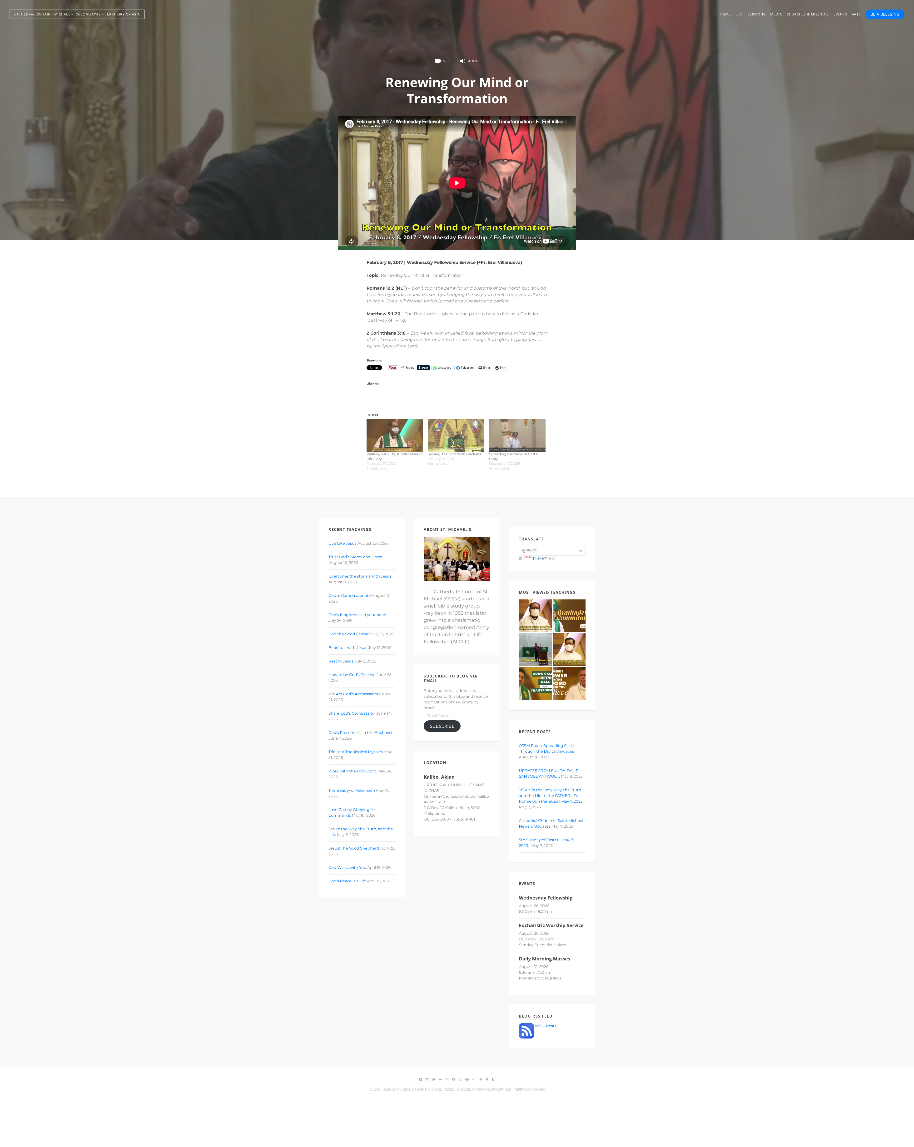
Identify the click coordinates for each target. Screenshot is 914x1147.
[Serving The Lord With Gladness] (456, 435)
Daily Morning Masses (544, 958)
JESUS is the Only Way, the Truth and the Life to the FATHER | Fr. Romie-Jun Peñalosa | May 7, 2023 (551, 796)
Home (725, 14)
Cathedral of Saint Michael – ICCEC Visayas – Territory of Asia (77, 14)
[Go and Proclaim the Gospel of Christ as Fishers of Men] (535, 683)
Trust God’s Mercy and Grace (355, 557)
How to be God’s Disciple (352, 674)
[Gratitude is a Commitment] (569, 615)
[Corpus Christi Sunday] (569, 683)
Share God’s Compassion (351, 713)
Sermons (756, 14)
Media (776, 14)
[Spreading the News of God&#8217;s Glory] (517, 435)
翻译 (536, 558)
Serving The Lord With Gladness (454, 454)
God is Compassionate (349, 595)
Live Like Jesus (342, 543)
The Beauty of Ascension (351, 790)
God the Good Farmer (349, 634)
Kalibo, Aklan (439, 777)
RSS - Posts (545, 1026)
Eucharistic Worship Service (551, 925)
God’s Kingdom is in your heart (357, 615)
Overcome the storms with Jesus (360, 576)
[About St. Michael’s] (457, 559)
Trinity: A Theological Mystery (355, 752)
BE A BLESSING (885, 14)
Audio (474, 61)
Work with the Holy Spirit (352, 771)
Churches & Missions (808, 14)
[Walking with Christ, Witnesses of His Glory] (395, 435)
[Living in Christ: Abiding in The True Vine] (535, 615)
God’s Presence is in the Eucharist (360, 732)
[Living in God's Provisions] (535, 649)
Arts (856, 14)
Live (739, 14)
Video (448, 61)
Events (840, 14)
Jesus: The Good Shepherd (353, 848)
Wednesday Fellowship (546, 898)
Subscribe (442, 726)
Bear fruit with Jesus (347, 647)
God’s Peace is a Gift (347, 881)
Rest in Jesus (340, 661)
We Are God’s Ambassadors (354, 694)
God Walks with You (347, 867)
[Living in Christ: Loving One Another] (569, 649)
